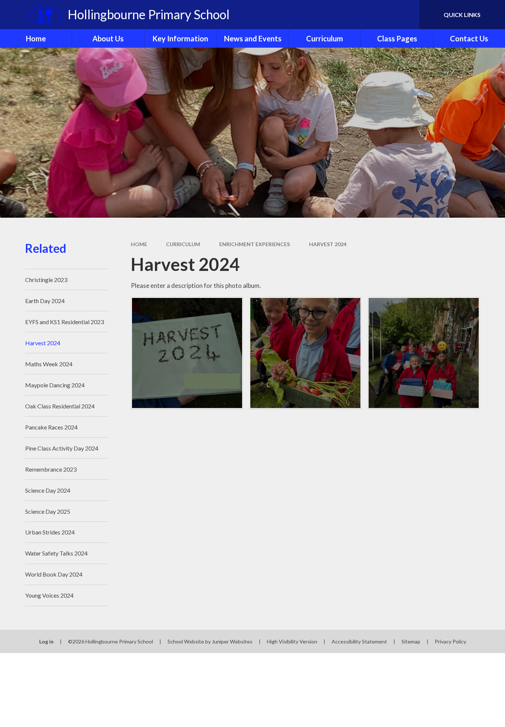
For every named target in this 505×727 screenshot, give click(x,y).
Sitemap (410, 641)
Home (139, 244)
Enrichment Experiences (254, 244)
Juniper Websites (232, 641)
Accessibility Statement (359, 641)
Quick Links (462, 14)
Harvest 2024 (327, 244)
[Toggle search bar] (406, 14)
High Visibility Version (292, 641)
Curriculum (183, 244)
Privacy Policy (450, 641)
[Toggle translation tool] (380, 14)
